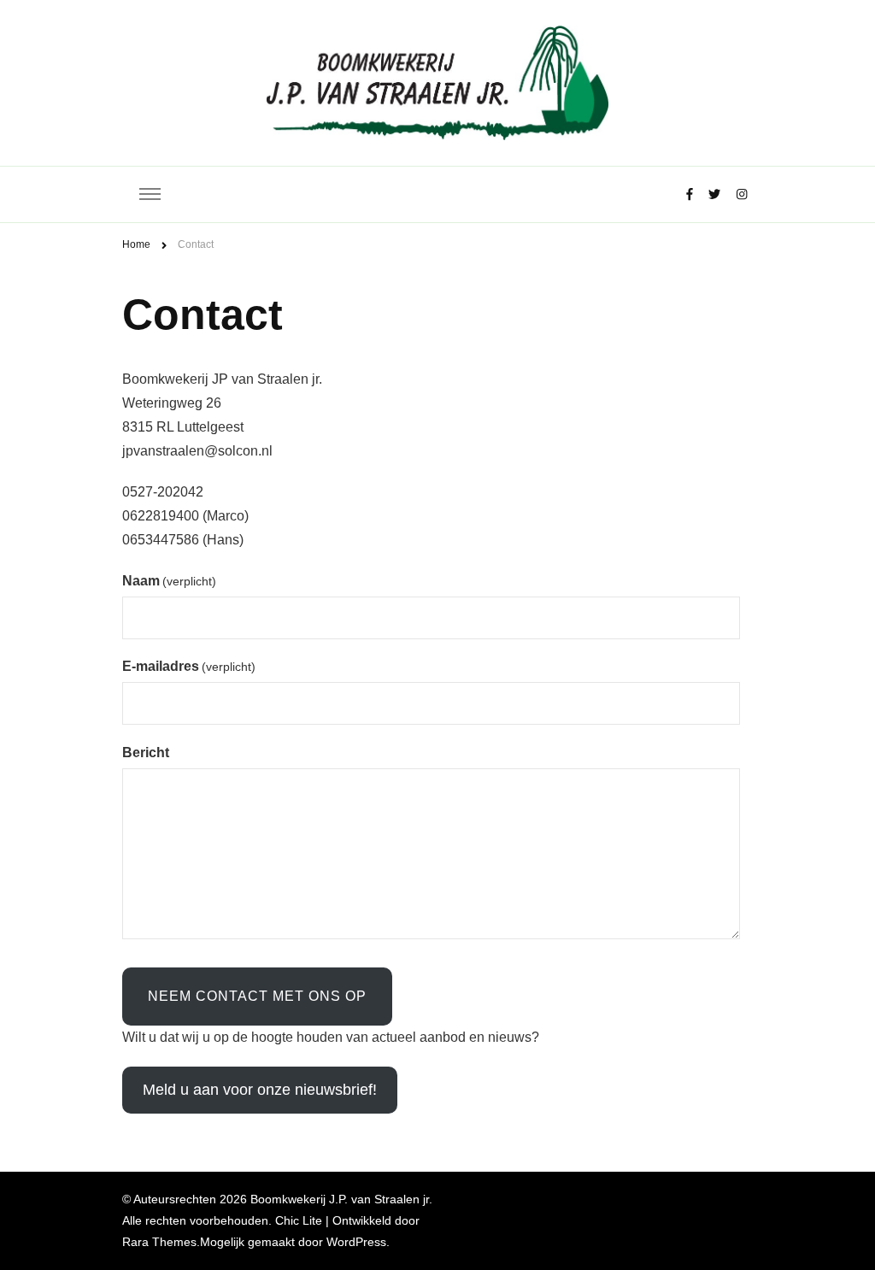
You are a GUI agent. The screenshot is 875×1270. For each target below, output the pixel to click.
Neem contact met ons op (257, 996)
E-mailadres (188, 666)
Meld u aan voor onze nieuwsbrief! (260, 1089)
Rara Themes (159, 1242)
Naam (169, 580)
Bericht (145, 752)
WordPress (356, 1242)
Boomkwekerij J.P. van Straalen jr (339, 1199)
